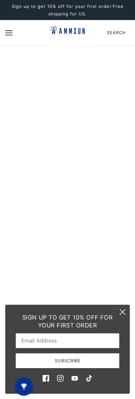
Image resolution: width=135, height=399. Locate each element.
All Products (67, 196)
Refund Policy (67, 206)
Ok (105, 261)
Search (116, 32)
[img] (46, 378)
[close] (122, 312)
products (77, 132)
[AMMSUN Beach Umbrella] (67, 32)
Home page (71, 124)
